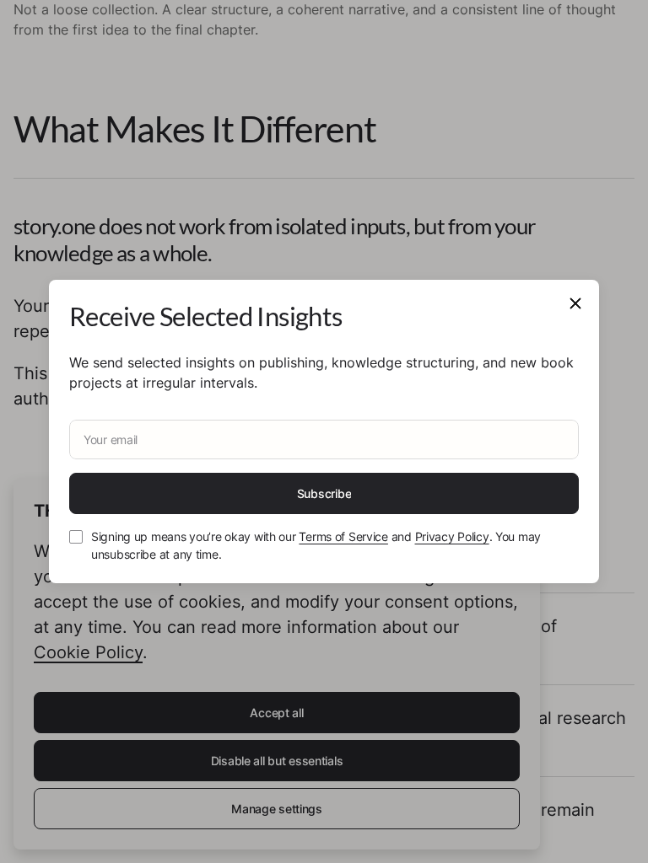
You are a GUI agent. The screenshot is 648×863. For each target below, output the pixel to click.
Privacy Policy (452, 536)
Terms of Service (343, 536)
